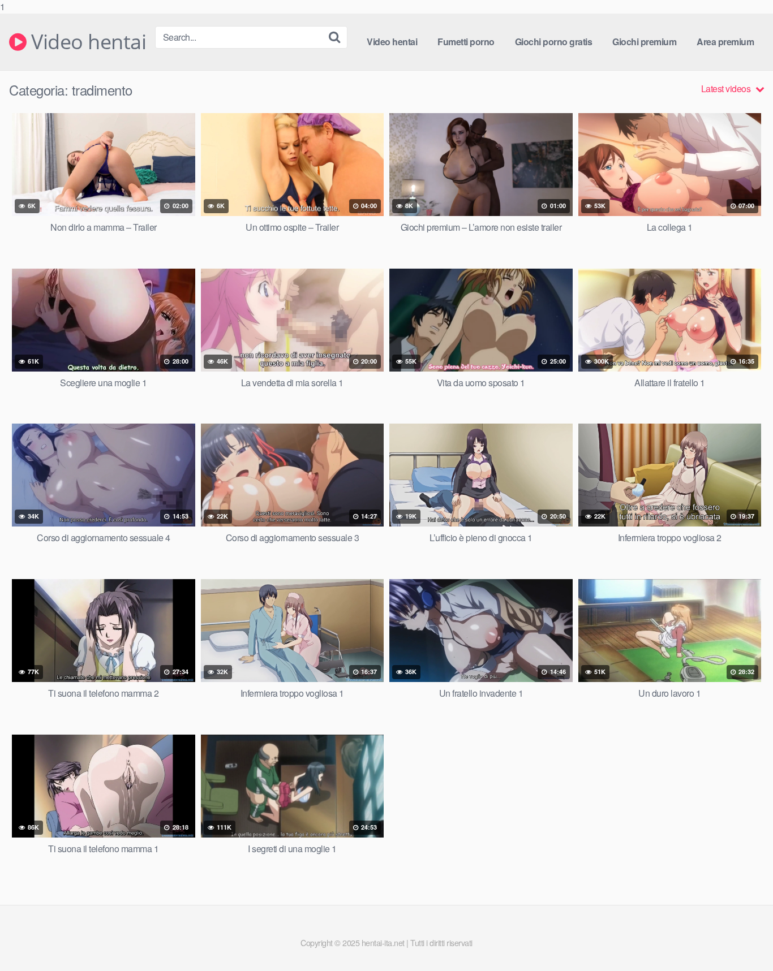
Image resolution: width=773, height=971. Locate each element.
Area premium (725, 41)
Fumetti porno (466, 41)
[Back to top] (742, 939)
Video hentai (86, 42)
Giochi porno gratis (553, 41)
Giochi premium (644, 41)
